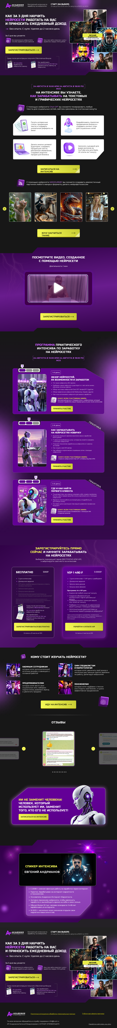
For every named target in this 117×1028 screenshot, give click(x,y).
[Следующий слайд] (112, 209)
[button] (58, 288)
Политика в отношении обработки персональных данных (53, 1014)
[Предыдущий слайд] (4, 209)
